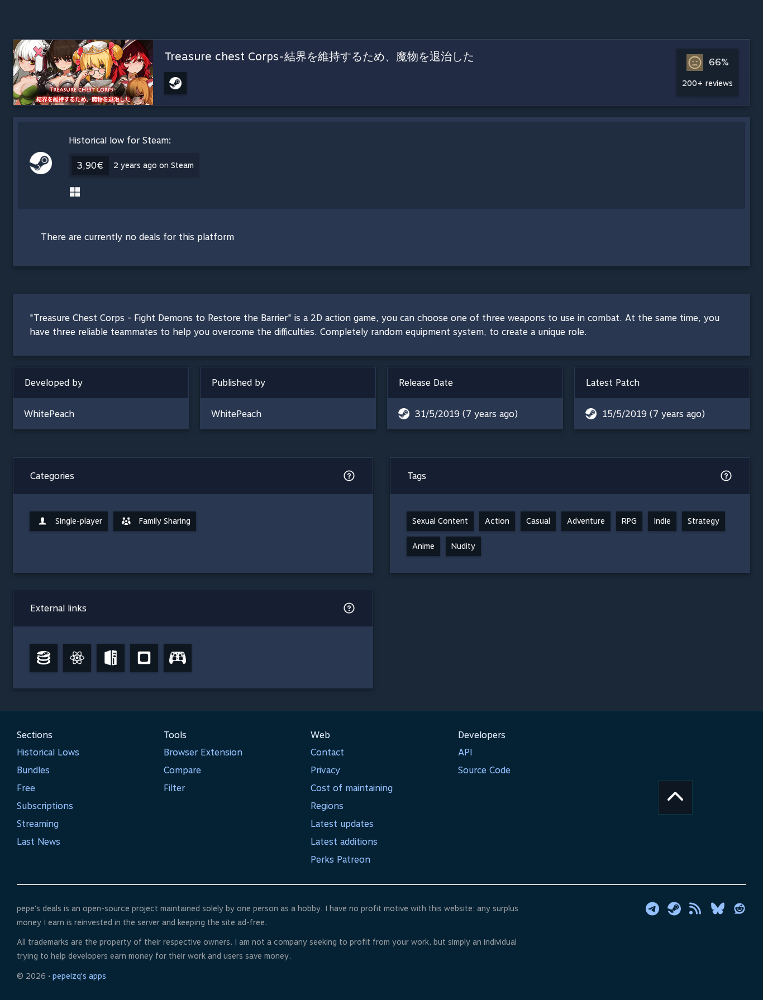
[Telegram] (652, 908)
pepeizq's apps (79, 976)
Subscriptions (45, 806)
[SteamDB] (44, 658)
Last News (38, 841)
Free (26, 788)
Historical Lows (48, 752)
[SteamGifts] (144, 658)
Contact (327, 752)
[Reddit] (739, 908)
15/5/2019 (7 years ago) (653, 414)
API (465, 752)
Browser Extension (203, 752)
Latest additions (344, 841)
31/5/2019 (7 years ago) (466, 414)
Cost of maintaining (352, 788)
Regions (327, 806)
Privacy (325, 770)
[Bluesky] (717, 908)
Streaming (38, 824)
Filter (174, 788)
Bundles (33, 770)
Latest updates (342, 824)
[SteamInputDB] (178, 658)
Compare (182, 770)
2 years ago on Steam (153, 165)
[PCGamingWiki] (111, 658)
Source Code (484, 770)
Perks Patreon (340, 859)
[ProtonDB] (77, 658)
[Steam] (674, 908)
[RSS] (696, 908)
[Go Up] (675, 797)
